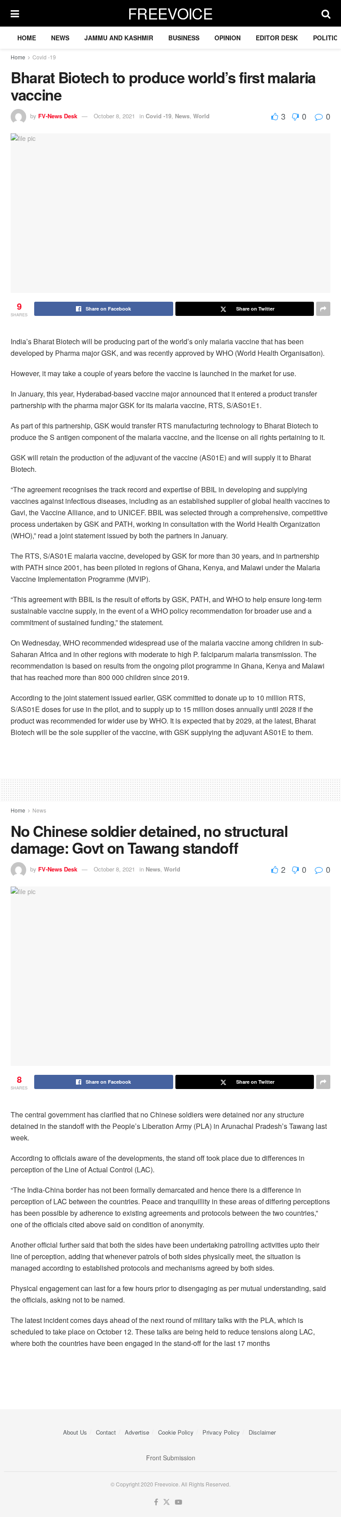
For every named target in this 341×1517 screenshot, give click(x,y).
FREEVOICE (170, 13)
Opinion (227, 37)
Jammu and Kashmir (118, 37)
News (60, 37)
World (201, 116)
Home (26, 37)
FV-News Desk (57, 116)
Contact (106, 1432)
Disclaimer (262, 1432)
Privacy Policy (221, 1432)
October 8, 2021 (114, 116)
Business (183, 37)
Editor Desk (277, 37)
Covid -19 (44, 57)
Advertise (137, 1432)
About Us (75, 1432)
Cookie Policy (176, 1432)
